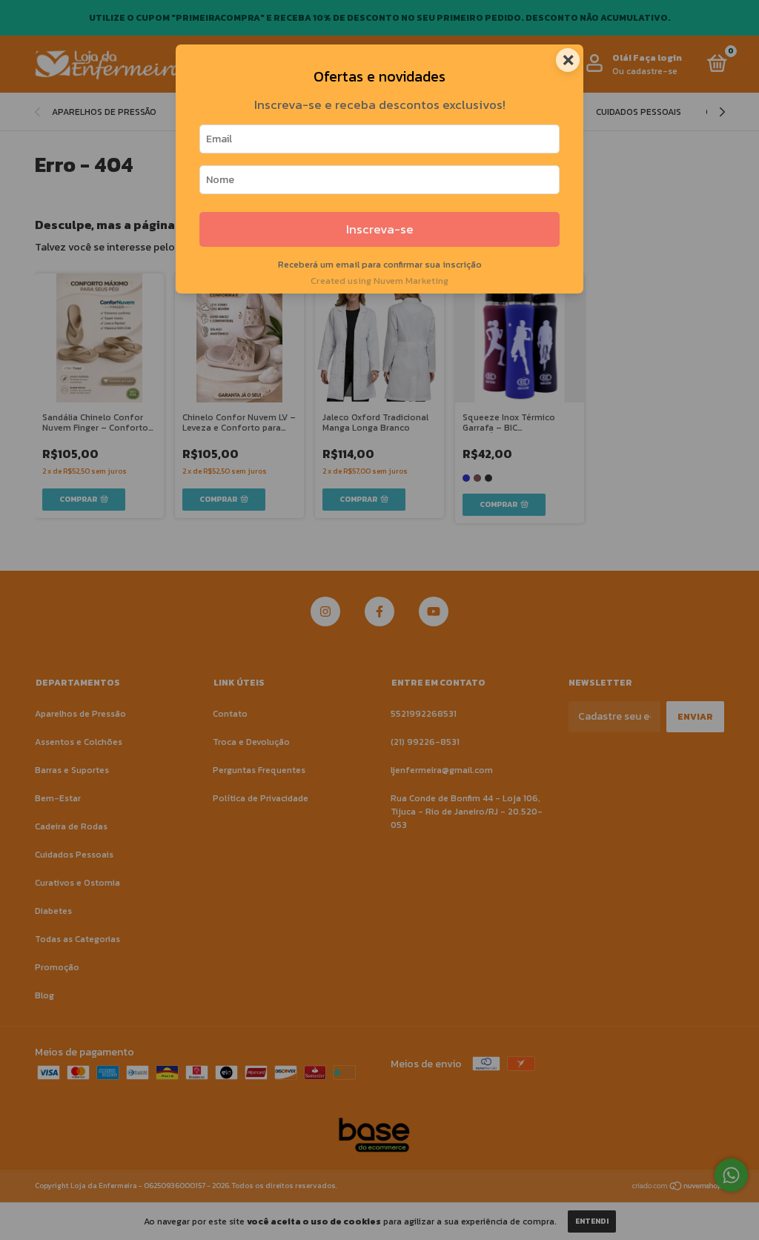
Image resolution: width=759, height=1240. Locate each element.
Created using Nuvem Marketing (379, 280)
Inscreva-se (380, 229)
